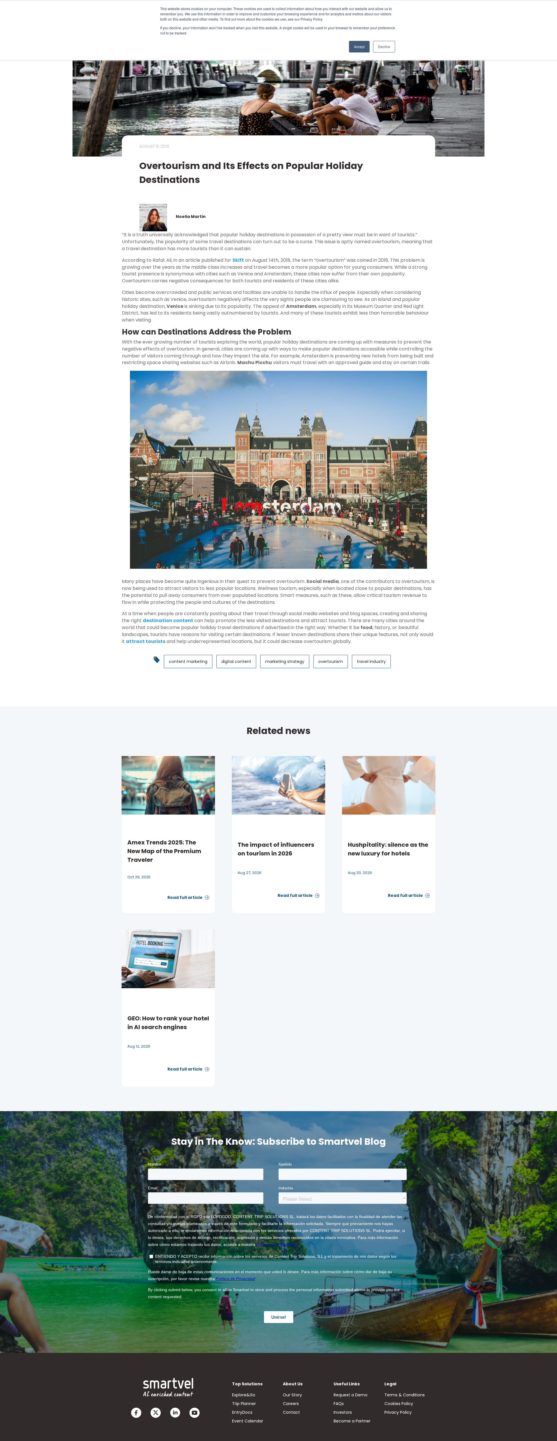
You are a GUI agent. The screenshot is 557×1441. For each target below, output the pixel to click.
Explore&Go (243, 1395)
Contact (291, 1412)
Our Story (292, 1395)
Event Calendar (247, 1421)
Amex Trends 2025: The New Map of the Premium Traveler (164, 851)
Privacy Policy (398, 1412)
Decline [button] (384, 46)
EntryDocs (242, 1412)
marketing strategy (284, 661)
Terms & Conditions (404, 1395)
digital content (236, 661)
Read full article (185, 897)
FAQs (339, 1404)
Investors (343, 1412)
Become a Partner (352, 1421)
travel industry (371, 661)
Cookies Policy (398, 1404)
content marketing (188, 661)
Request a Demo (351, 1395)
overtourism (330, 661)
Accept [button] (359, 46)
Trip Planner (244, 1404)
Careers (291, 1404)
